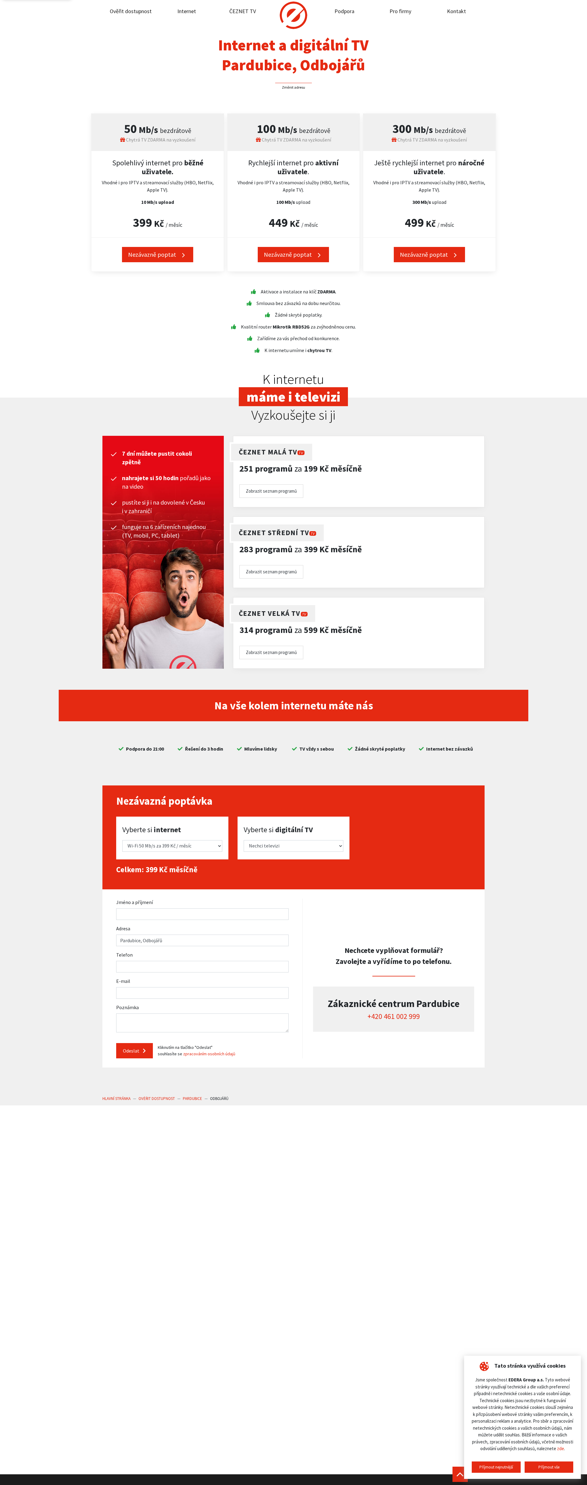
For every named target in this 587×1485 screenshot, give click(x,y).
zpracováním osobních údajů (209, 1054)
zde (560, 1448)
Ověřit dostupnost (131, 11)
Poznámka (127, 1007)
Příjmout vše (548, 1467)
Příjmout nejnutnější (496, 1467)
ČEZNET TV (242, 11)
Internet (186, 11)
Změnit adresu (293, 87)
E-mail (123, 981)
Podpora (344, 11)
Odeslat (131, 1051)
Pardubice (192, 1098)
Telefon (124, 955)
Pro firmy (400, 11)
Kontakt (456, 11)
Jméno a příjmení (134, 902)
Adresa (123, 928)
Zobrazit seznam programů (271, 491)
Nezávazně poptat (152, 254)
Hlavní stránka (116, 1098)
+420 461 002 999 (393, 1016)
